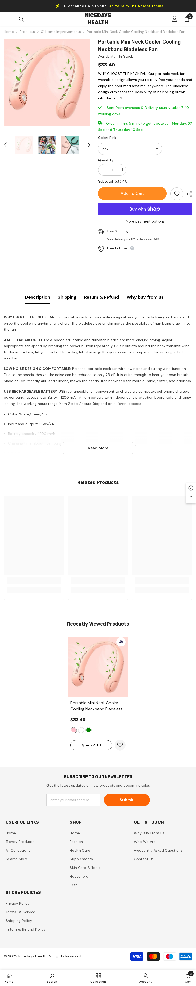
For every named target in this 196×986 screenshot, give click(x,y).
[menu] (7, 19)
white (81, 730)
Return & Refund (101, 297)
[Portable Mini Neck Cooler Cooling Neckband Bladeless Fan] (98, 667)
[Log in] (174, 19)
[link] (34, 580)
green (88, 730)
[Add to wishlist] (176, 193)
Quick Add (91, 745)
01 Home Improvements (61, 31)
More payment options (145, 221)
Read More (98, 448)
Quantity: (106, 160)
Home (9, 31)
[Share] (187, 194)
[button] (5, 145)
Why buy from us (145, 297)
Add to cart (132, 193)
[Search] (21, 19)
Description (37, 297)
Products (27, 31)
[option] (47, 82)
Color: (107, 137)
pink (74, 730)
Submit (127, 799)
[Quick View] (121, 641)
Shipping (67, 297)
